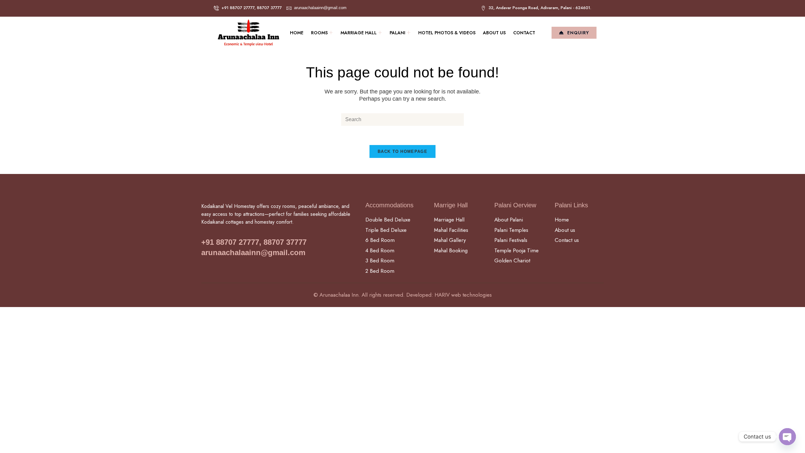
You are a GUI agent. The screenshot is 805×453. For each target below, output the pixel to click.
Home (296, 33)
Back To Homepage (402, 151)
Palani (397, 33)
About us (494, 33)
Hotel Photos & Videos (446, 33)
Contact (524, 33)
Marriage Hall (359, 33)
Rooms (319, 33)
